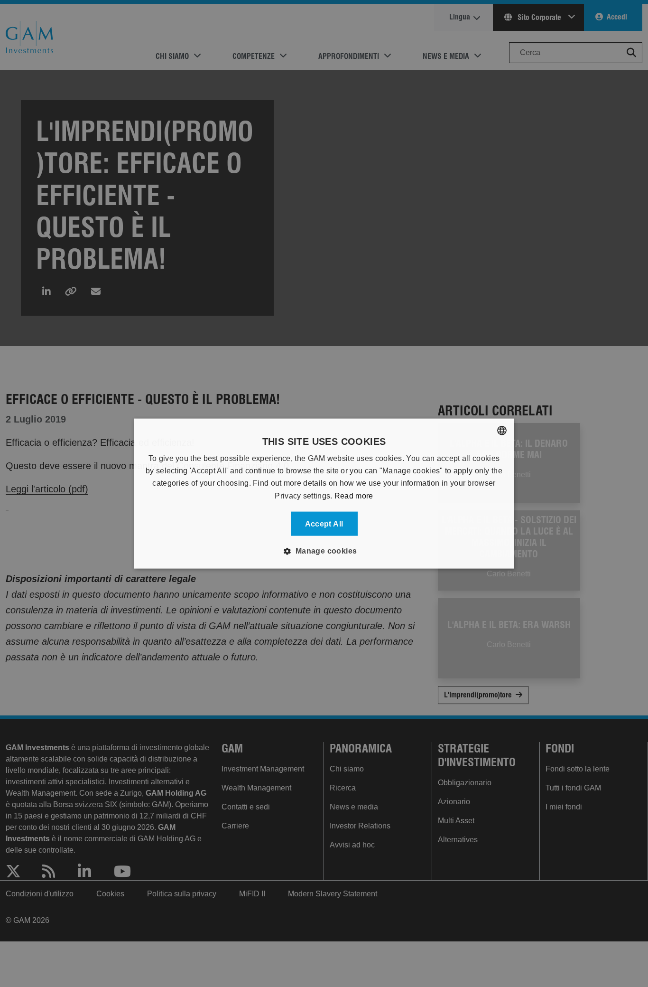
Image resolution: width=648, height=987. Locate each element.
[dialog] (324, 493)
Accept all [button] (324, 524)
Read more (353, 495)
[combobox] (502, 430)
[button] (324, 551)
